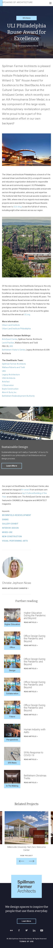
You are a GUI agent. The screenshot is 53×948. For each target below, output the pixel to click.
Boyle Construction (10, 389)
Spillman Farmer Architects (14, 364)
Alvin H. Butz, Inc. (9, 392)
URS (11, 346)
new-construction (12, 536)
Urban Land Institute (11, 325)
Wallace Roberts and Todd (13, 367)
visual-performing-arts (15, 541)
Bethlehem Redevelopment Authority (18, 396)
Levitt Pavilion (8, 343)
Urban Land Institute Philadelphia (16, 328)
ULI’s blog (18, 207)
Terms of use (26, 941)
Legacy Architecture (11, 374)
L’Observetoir (8, 385)
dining (5, 519)
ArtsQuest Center (9, 339)
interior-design (10, 528)
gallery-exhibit (10, 524)
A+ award (25, 490)
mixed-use (7, 532)
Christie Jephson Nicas (28, 46)
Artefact (6, 382)
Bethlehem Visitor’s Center (13, 350)
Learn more (11, 466)
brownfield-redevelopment (16, 515)
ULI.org (27, 314)
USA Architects (8, 378)
